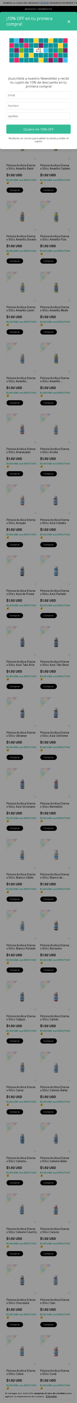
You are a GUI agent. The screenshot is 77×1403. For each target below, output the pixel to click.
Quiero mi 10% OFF (38, 129)
